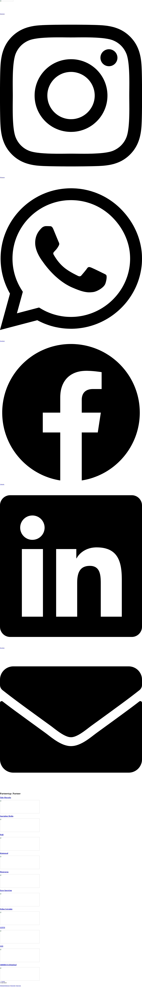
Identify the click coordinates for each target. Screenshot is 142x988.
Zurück (2, 981)
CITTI (2, 928)
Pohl (1, 835)
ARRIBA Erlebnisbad (8, 965)
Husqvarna (4, 872)
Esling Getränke (6, 909)
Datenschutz (12, 985)
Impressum (18, 985)
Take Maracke (5, 797)
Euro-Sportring (6, 890)
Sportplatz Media (6, 816)
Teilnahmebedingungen (5, 985)
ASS (1, 946)
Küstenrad (4, 853)
